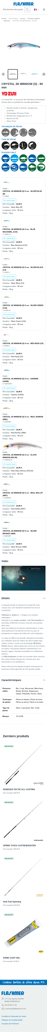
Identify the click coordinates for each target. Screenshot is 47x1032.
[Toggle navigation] (43, 9)
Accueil (4, 18)
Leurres (22, 18)
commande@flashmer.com (15, 1009)
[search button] (27, 9)
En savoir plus (9, 200)
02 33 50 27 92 (10, 1005)
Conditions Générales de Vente (14, 1016)
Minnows (7, 21)
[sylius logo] (24, 4)
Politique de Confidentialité (12, 1020)
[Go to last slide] (3, 74)
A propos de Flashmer (10, 1024)
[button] (13, 74)
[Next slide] (43, 74)
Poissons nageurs (34, 18)
